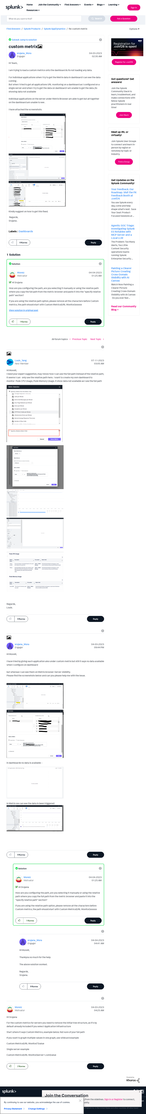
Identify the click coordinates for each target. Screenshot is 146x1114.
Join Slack (124, 115)
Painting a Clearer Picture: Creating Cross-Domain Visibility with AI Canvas (121, 274)
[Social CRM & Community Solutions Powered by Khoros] (133, 1079)
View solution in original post (23, 310)
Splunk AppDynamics (54, 28)
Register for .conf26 (124, 62)
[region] (42, 1105)
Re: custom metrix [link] (78, 28)
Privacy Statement (13, 1108)
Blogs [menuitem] (100, 4)
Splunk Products (32, 28)
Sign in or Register (113, 1099)
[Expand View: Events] (92, 4)
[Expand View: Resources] (38, 10)
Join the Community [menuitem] (48, 4)
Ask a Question (123, 18)
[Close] (80, 1100)
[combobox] (56, 18)
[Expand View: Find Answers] (79, 4)
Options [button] (132, 28)
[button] (100, 40)
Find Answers (13, 28)
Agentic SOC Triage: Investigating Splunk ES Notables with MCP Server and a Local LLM (123, 231)
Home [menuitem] (30, 4)
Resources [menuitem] (32, 10)
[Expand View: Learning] (118, 4)
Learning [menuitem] (112, 4)
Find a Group (124, 161)
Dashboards (26, 231)
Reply (93, 242)
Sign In (134, 7)
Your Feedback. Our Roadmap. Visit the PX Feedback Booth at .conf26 (123, 194)
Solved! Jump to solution (24, 39)
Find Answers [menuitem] (72, 4)
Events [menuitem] (87, 4)
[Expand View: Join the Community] (60, 4)
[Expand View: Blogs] (103, 4)
